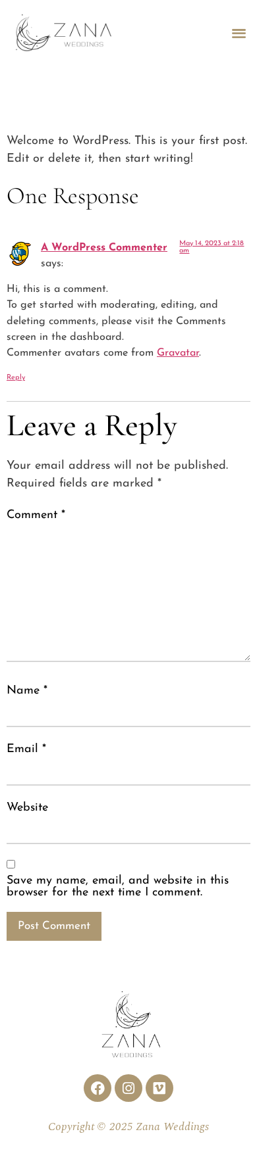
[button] (239, 32)
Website (27, 808)
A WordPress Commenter (104, 248)
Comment (36, 515)
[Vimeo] (159, 1088)
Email (26, 749)
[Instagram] (128, 1088)
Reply (16, 377)
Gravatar (178, 353)
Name (27, 691)
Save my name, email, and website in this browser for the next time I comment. (118, 887)
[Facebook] (97, 1088)
